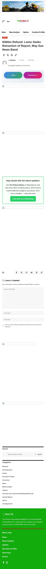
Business (22, 466)
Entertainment (22, 470)
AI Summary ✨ (33, 75)
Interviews (22, 480)
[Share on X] (7, 55)
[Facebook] (3, 562)
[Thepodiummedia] (23, 21)
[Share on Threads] (11, 55)
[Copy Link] (15, 55)
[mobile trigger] (4, 21)
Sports (22, 500)
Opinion (22, 490)
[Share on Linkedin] (31, 272)
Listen (13, 75)
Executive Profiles (22, 476)
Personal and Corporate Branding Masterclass (22, 493)
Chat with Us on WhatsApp (23, 199)
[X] (7, 562)
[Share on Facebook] (3, 55)
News (5, 37)
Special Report (22, 497)
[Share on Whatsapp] (26, 272)
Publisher (13, 60)
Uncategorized (22, 504)
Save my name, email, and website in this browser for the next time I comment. (23, 325)
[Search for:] (20, 454)
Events (22, 473)
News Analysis (22, 487)
